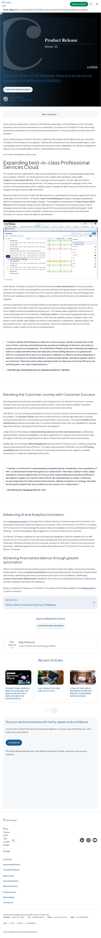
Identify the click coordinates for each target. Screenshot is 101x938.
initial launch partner (17, 521)
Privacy (20, 923)
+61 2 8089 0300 (82, 917)
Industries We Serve (11, 864)
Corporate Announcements (18, 89)
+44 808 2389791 (37, 917)
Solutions (7, 859)
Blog (12, 10)
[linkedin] (82, 840)
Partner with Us (9, 892)
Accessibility (31, 923)
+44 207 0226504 (60, 917)
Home (5, 10)
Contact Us (13, 742)
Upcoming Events (10, 881)
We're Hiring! (8, 897)
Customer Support (11, 870)
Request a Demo (79, 4)
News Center (8, 876)
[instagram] (88, 840)
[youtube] (95, 840)
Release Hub (88, 588)
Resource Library (10, 886)
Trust (12, 923)
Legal (5, 923)
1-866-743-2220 (17, 917)
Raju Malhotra (17, 97)
